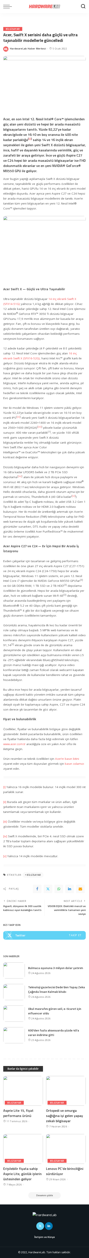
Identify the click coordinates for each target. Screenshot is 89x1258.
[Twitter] (48, 889)
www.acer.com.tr (14, 744)
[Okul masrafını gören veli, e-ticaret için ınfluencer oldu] (14, 1014)
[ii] (18, 416)
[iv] (5, 836)
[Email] (80, 889)
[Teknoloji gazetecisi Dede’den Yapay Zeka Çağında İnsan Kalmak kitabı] (14, 992)
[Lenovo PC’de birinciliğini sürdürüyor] (66, 1149)
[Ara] (83, 6)
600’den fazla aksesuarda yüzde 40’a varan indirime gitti (53, 1032)
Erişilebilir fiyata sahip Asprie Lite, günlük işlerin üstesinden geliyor (22, 1174)
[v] (4, 856)
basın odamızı (74, 764)
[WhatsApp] (58, 889)
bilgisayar (34, 874)
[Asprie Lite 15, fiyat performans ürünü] (23, 1091)
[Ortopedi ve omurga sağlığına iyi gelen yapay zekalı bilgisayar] (66, 1091)
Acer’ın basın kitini (67, 759)
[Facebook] (37, 889)
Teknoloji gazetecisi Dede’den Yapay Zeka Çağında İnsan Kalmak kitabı (56, 989)
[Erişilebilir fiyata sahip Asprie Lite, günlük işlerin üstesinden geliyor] (23, 1149)
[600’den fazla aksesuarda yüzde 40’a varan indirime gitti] (14, 1035)
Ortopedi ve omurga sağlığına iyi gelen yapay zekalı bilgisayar (64, 1115)
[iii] (39, 426)
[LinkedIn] (49, 1226)
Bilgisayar (13, 28)
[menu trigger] (8, 6)
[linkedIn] (69, 889)
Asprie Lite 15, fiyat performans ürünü (18, 1113)
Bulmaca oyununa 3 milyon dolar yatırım (55, 968)
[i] (4, 787)
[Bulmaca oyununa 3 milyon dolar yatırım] (14, 970)
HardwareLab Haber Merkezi (28, 48)
